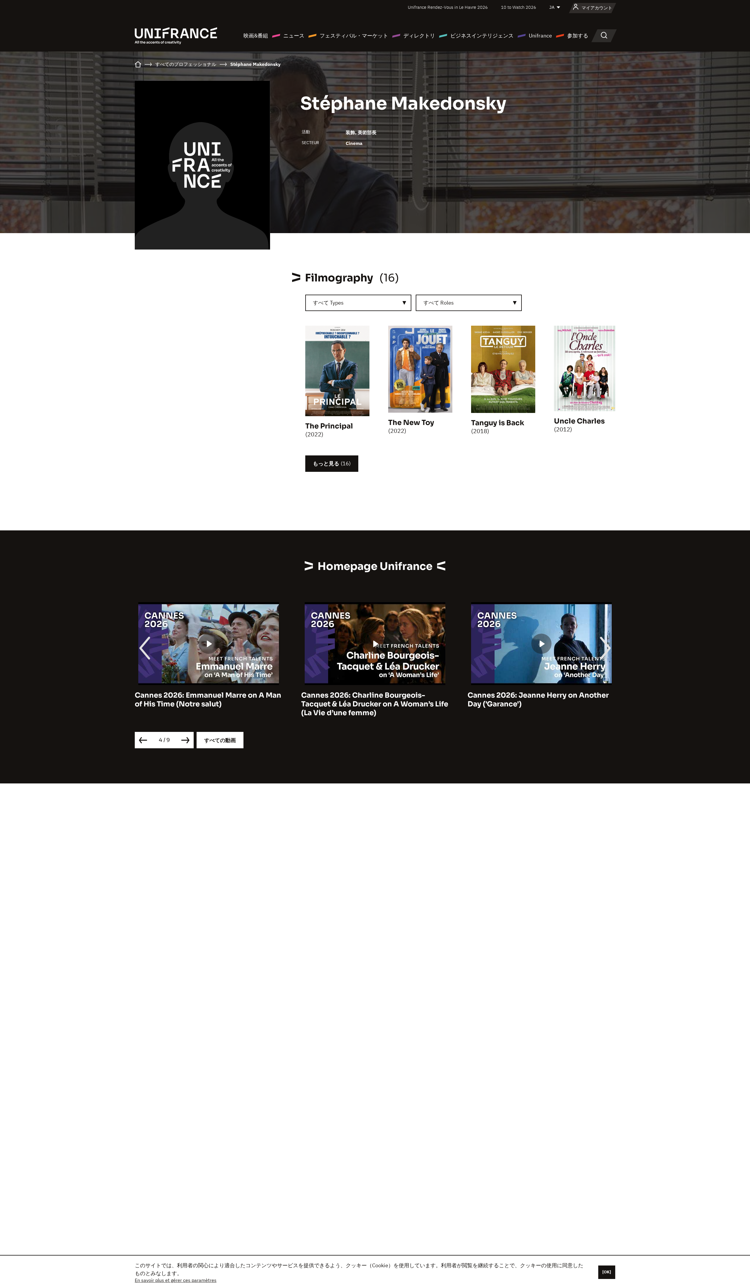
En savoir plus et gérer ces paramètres (176, 1280)
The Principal (329, 426)
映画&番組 (255, 35)
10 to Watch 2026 (518, 7)
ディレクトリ (419, 35)
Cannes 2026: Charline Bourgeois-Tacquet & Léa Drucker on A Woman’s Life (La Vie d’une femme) (208, 704)
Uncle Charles (579, 421)
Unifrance (540, 35)
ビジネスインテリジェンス (482, 35)
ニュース (293, 35)
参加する (577, 35)
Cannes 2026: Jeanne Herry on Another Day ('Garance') (371, 699)
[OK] (606, 1272)
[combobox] (358, 303)
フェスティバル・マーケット (354, 35)
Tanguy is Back (497, 423)
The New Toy (411, 422)
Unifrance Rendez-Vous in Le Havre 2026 (448, 7)
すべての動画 (220, 740)
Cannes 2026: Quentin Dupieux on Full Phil (536, 699)
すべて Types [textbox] (328, 302)
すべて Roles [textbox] (438, 302)
